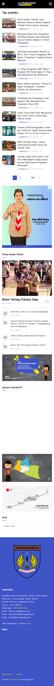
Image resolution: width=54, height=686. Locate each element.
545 (32, 177)
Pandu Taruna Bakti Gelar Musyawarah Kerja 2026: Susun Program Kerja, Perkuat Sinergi (34, 115)
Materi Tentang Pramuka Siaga (20, 300)
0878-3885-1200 (20, 608)
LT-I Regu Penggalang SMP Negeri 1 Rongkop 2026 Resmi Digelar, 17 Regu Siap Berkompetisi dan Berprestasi (34, 72)
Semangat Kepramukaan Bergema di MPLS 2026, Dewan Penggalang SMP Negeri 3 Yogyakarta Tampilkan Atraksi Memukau (34, 56)
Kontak (19, 674)
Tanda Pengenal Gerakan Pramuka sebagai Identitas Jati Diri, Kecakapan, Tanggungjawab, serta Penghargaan (30, 324)
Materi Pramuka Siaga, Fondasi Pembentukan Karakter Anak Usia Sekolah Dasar (32, 145)
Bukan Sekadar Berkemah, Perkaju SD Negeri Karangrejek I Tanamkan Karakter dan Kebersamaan (34, 86)
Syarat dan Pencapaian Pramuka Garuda (28, 345)
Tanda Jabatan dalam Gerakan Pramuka (27, 335)
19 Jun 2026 (35, 137)
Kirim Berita (7, 674)
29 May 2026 (35, 169)
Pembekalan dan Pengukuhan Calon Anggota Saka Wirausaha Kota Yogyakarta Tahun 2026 (33, 101)
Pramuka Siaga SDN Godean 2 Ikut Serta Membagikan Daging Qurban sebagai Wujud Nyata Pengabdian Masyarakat (33, 161)
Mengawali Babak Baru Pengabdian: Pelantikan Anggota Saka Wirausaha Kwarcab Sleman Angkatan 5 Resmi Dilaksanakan (33, 38)
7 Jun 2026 (34, 152)
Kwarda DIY (23, 29)
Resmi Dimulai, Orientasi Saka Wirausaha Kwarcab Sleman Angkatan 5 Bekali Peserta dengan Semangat (34, 22)
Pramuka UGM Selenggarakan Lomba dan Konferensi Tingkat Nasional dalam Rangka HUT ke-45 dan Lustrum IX (34, 130)
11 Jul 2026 (34, 122)
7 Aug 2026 (35, 29)
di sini (28, 623)
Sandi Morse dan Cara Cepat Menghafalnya (29, 311)
